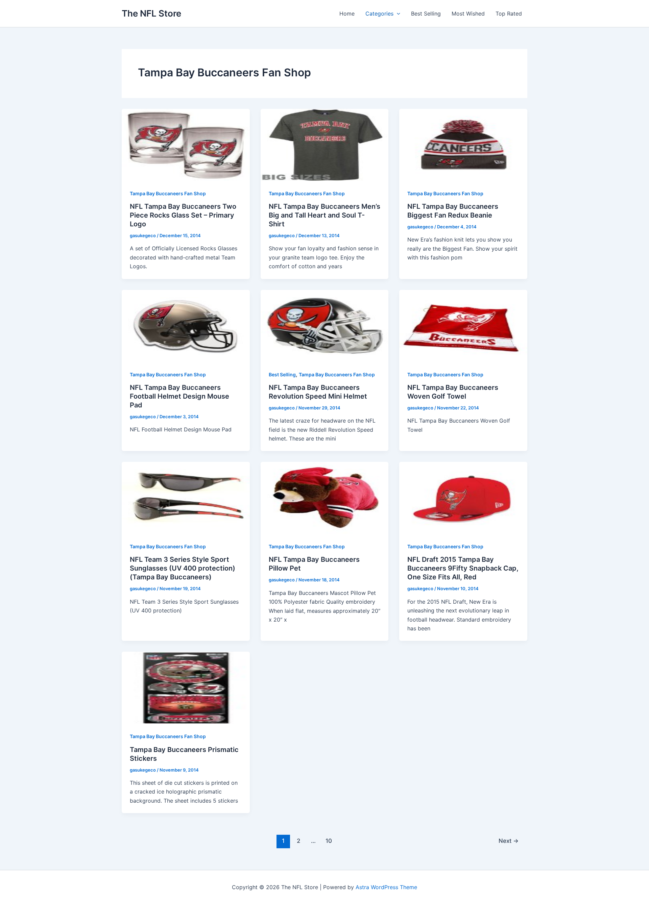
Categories (379, 13)
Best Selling (426, 13)
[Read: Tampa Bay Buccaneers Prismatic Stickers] (186, 687)
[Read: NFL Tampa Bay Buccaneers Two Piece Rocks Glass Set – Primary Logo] (186, 144)
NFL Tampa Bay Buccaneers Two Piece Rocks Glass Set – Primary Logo (183, 215)
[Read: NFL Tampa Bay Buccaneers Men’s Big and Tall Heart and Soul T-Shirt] (325, 144)
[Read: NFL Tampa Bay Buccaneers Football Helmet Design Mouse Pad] (186, 325)
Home (347, 13)
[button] (396, 13)
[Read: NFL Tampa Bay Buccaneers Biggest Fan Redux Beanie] (463, 144)
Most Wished (468, 13)
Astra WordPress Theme (386, 887)
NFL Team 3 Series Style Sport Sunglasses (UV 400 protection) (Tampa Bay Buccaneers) (182, 568)
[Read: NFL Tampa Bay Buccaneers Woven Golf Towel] (463, 325)
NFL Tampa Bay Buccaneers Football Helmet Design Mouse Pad (179, 396)
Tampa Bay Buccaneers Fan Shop (168, 193)
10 (329, 840)
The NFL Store (151, 13)
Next (509, 840)
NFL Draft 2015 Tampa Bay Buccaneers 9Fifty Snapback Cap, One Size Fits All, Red (463, 568)
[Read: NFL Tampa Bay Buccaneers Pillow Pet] (325, 497)
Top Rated (509, 13)
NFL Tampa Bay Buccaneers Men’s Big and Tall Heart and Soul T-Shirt (324, 215)
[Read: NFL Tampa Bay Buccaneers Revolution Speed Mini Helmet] (325, 325)
